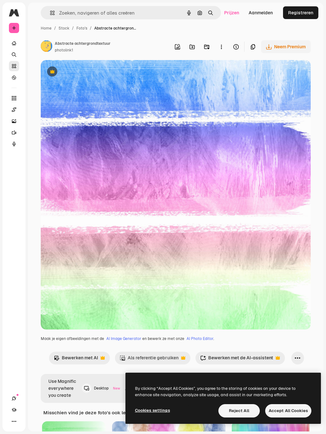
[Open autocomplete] (50, 12)
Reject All (239, 410)
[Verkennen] (14, 77)
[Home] (14, 43)
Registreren (300, 13)
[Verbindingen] (14, 398)
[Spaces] (14, 110)
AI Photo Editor (200, 338)
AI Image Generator (123, 338)
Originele (83, 72)
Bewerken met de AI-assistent (236, 359)
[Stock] (14, 66)
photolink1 (64, 50)
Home (46, 28)
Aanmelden (261, 13)
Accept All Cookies (288, 410)
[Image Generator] (14, 121)
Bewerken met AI (76, 359)
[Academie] (14, 410)
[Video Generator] (14, 132)
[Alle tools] (14, 98)
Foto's (81, 28)
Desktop (107, 388)
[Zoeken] (14, 55)
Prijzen (231, 13)
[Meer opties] (221, 46)
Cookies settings (152, 410)
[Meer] (14, 421)
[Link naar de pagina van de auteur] (46, 47)
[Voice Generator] (14, 144)
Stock (64, 28)
